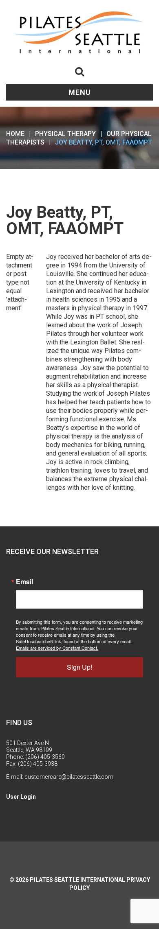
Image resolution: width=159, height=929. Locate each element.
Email (24, 581)
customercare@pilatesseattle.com (68, 776)
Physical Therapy (65, 134)
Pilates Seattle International (77, 879)
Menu (79, 92)
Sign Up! (79, 667)
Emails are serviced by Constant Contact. (57, 647)
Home (15, 134)
